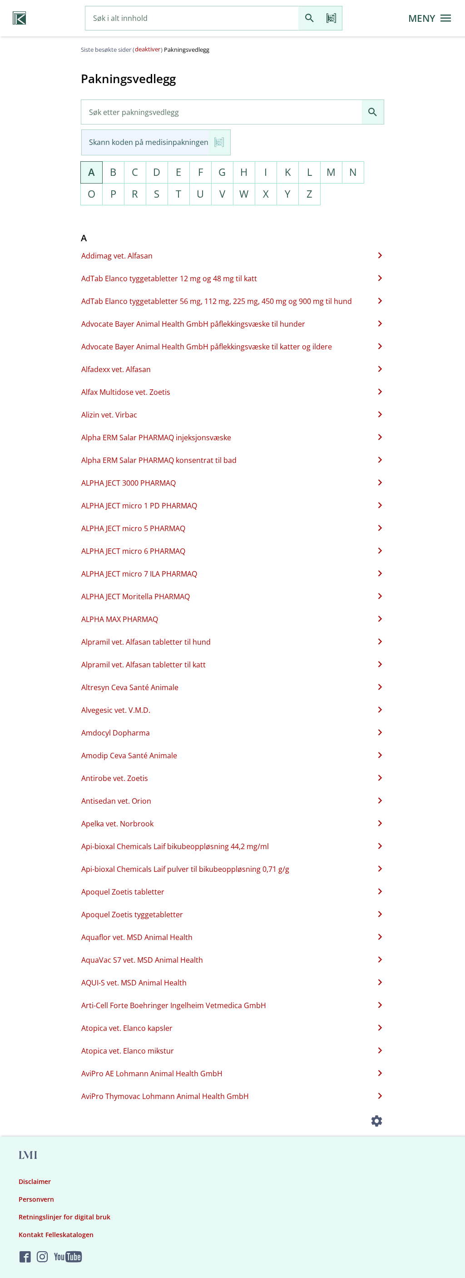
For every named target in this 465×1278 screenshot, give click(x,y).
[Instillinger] (377, 1122)
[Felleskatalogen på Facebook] (25, 1257)
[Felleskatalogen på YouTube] (68, 1257)
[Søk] (309, 18)
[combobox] (191, 18)
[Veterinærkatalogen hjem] (19, 18)
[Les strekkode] (331, 18)
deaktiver (147, 49)
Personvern (36, 1199)
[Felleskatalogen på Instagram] (42, 1257)
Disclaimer (35, 1181)
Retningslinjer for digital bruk (64, 1217)
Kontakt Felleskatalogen (56, 1234)
